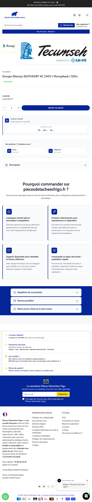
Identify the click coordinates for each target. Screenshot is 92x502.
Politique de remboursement (43, 439)
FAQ (64, 418)
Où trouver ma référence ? (72, 433)
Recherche (68, 25)
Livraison (65, 427)
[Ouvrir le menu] (87, 15)
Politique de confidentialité (42, 418)
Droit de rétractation (40, 442)
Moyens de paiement (70, 424)
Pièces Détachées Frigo (32, 495)
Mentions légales (39, 424)
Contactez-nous (81, 26)
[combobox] (38, 25)
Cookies (35, 445)
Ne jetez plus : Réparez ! (46, 31)
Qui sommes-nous (39, 421)
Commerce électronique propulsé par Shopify (58, 495)
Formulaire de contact (70, 421)
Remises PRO (38, 427)
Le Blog (65, 430)
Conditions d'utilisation (41, 436)
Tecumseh (6, 72)
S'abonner (62, 394)
